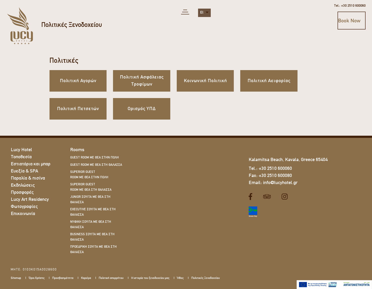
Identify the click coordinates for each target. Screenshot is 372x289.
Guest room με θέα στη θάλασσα (96, 165)
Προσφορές (22, 192)
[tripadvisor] (268, 197)
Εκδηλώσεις (23, 185)
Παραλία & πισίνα (28, 178)
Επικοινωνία (23, 213)
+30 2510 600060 (275, 168)
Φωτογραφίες (24, 206)
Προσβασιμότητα (62, 278)
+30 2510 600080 (275, 175)
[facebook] (252, 197)
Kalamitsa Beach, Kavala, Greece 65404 (288, 159)
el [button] (202, 13)
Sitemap (16, 278)
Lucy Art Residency (30, 199)
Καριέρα (86, 278)
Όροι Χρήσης (37, 278)
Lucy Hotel (21, 150)
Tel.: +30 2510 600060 (350, 6)
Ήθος (180, 278)
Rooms (77, 150)
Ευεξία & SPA (24, 171)
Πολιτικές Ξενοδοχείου (71, 25)
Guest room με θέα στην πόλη (94, 157)
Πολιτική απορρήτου (111, 278)
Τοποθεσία (21, 157)
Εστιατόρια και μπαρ (30, 164)
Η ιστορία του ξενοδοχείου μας (150, 278)
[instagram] (286, 197)
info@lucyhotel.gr (280, 182)
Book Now (349, 21)
